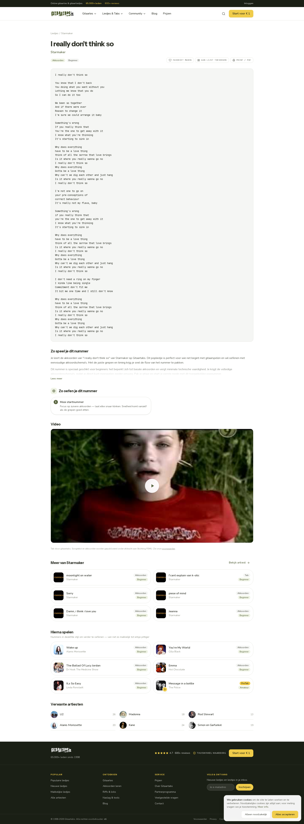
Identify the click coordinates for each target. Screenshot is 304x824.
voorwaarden (168, 548)
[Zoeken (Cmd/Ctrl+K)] (223, 14)
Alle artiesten (58, 797)
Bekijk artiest (237, 562)
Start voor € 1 (241, 13)
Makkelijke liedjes (60, 792)
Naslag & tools (111, 797)
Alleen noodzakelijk (256, 814)
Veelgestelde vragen (166, 797)
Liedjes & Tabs (111, 13)
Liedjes (54, 33)
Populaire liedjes (60, 780)
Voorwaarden (200, 819)
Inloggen (248, 3)
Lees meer (56, 378)
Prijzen (167, 13)
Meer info (263, 807)
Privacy (213, 819)
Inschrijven (245, 787)
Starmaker (67, 33)
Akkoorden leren (112, 786)
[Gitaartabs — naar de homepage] (62, 14)
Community (135, 13)
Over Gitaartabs (164, 786)
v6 (105, 819)
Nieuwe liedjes (59, 786)
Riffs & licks (109, 792)
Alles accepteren (285, 814)
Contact (159, 803)
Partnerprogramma (165, 792)
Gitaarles (87, 13)
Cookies (223, 819)
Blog (154, 13)
